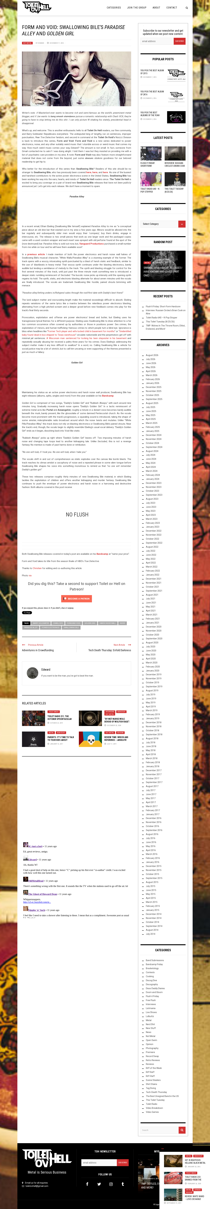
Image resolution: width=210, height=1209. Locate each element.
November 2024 (153, 439)
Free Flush (151, 1000)
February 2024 (153, 475)
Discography (152, 984)
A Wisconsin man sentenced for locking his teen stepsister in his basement (86, 338)
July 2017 (150, 790)
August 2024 (152, 451)
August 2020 (152, 642)
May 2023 (150, 511)
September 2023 (154, 495)
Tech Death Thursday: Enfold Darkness (109, 650)
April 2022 (151, 562)
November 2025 (153, 391)
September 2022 (154, 543)
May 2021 (150, 606)
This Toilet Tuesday (155, 1100)
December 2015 (153, 866)
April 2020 (151, 658)
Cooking (150, 976)
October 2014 (152, 922)
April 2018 (151, 754)
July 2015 (150, 886)
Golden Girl (90, 623)
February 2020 (153, 666)
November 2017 (153, 774)
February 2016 (153, 858)
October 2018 (152, 730)
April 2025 (151, 419)
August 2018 (152, 738)
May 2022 (150, 559)
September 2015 (154, 878)
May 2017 (150, 798)
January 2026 (152, 383)
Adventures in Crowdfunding (38, 650)
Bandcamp (108, 395)
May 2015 (150, 894)
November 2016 (153, 822)
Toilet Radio (54, 712)
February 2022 (153, 571)
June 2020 (151, 650)
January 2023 (152, 527)
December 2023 (153, 483)
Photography (152, 1048)
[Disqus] (76, 800)
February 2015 (153, 906)
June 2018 (151, 746)
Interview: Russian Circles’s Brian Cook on (175, 166)
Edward (41, 43)
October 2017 (152, 778)
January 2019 (152, 718)
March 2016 (151, 854)
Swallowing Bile (71, 628)
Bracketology (152, 968)
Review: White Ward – (194, 1199)
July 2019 (150, 694)
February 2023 (153, 523)
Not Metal (27, 43)
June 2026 (151, 363)
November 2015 (153, 870)
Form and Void (73, 623)
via (30, 575)
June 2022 (151, 555)
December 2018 (153, 722)
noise (122, 623)
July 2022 (150, 551)
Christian (37, 568)
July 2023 (150, 503)
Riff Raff (150, 1072)
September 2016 (154, 830)
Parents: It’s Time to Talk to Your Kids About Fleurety (61, 740)
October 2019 (152, 682)
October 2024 (152, 443)
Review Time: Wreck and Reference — (116, 740)
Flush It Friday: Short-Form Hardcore (148, 166)
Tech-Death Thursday (156, 1092)
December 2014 (153, 914)
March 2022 (151, 566)
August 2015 (152, 882)
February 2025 (153, 427)
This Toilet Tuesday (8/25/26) (160, 321)
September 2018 (154, 734)
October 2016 (152, 826)
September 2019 (154, 686)
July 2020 (150, 646)
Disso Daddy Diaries (155, 988)
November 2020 (153, 630)
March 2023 (151, 519)
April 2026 (151, 371)
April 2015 (151, 898)
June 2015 (151, 890)
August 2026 (152, 355)
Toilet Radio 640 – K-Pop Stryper (161, 317)
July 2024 (150, 455)
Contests (150, 972)
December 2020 (153, 626)
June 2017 (151, 794)
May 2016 (150, 846)
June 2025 (151, 411)
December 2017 (153, 770)
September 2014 (154, 926)
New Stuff (121, 712)
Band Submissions (155, 960)
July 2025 (150, 407)
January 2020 (152, 670)
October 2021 (152, 587)
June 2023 (151, 507)
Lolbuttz (150, 1016)
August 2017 (152, 786)
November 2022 (153, 535)
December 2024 (153, 435)
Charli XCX (58, 623)
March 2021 (151, 614)
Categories (114, 7)
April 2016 (151, 850)
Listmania (150, 1008)
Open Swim (151, 1040)
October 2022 (152, 539)
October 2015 (152, 874)
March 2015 (151, 902)
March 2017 (151, 806)
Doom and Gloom (154, 992)
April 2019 (151, 706)
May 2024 (150, 463)
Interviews (110, 712)
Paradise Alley (31, 628)
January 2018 (152, 766)
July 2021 (150, 598)
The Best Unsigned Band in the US (162, 1096)
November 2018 (153, 726)
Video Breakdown (154, 1108)
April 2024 (151, 467)
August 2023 (152, 499)
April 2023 (151, 515)
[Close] (162, 1149)
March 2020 (151, 662)
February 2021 (153, 618)
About (156, 7)
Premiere (150, 1052)
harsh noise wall (108, 623)
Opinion (197, 1190)
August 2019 (152, 690)
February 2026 (153, 379)
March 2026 (151, 375)
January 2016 (152, 862)
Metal (51, 733)
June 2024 (151, 459)
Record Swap (152, 1056)
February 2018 (153, 762)
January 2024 (152, 479)
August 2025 (152, 403)
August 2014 (152, 930)
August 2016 (152, 834)
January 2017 (152, 814)
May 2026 (150, 367)
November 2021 (153, 583)
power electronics (50, 628)
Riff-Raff (150, 1076)
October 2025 (152, 395)
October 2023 (152, 491)
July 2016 (150, 838)
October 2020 (152, 634)
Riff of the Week (154, 1068)
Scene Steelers (153, 1080)
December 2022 (153, 531)
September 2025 (154, 399)
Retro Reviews (153, 1060)
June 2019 (151, 698)
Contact (171, 7)
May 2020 (150, 654)
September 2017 (154, 782)
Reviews (120, 733)
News (148, 1032)
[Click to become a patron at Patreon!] (76, 598)
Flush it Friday (152, 996)
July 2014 (150, 934)
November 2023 (153, 487)
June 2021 (151, 602)
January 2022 (152, 575)
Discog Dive (151, 980)
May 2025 (150, 415)
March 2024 (151, 471)
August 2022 (152, 547)
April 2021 (151, 610)
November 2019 (153, 678)
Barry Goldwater (41, 623)
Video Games (152, 1112)
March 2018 (151, 758)
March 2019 (151, 710)
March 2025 (151, 423)
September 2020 (154, 638)
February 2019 (153, 714)
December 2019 (153, 674)
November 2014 (153, 918)
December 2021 (153, 579)
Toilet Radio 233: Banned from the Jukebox (193, 1180)
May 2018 (150, 750)
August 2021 (152, 595)
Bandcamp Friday (154, 964)
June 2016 (151, 842)
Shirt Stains (151, 1084)
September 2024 (154, 447)
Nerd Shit (150, 1024)
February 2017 (153, 810)
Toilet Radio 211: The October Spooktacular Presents (60, 719)
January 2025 (152, 431)
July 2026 (150, 359)
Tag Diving (151, 1088)
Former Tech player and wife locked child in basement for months (81, 331)
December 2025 (153, 387)
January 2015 (152, 910)
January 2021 (152, 622)
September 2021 (154, 591)
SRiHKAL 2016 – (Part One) (163, 271)
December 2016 (153, 818)
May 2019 (150, 702)
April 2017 (151, 802)
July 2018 (150, 742)
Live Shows (151, 1012)
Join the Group (137, 7)
